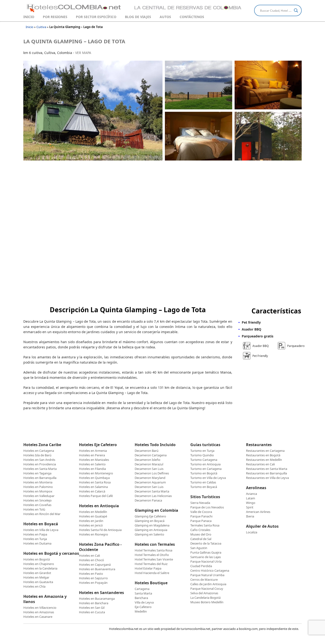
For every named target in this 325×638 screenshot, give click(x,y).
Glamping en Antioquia (151, 530)
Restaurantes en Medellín (264, 460)
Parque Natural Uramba (207, 575)
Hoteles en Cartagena (38, 450)
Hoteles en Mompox (37, 491)
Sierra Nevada (200, 503)
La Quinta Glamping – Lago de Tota (74, 41)
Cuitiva (41, 27)
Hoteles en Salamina (93, 487)
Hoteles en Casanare (37, 616)
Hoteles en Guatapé (93, 516)
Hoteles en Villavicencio (39, 607)
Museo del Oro (200, 534)
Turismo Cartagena (203, 460)
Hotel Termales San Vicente (154, 559)
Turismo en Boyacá (203, 487)
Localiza (251, 532)
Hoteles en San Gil (91, 607)
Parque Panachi (201, 516)
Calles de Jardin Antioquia (208, 584)
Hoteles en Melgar (36, 577)
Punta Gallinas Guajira (205, 552)
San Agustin (198, 548)
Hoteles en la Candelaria (40, 568)
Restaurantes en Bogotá (263, 455)
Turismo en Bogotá (203, 473)
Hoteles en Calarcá (92, 491)
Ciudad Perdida (201, 566)
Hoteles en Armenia (93, 450)
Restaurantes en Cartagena (265, 450)
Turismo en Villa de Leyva (208, 478)
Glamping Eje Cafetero (150, 516)
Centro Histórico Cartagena (209, 570)
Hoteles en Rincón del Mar (41, 514)
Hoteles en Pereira (92, 455)
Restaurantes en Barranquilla (266, 473)
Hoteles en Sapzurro (93, 578)
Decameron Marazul (149, 464)
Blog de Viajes (138, 17)
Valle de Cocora (201, 512)
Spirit (249, 507)
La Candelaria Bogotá (205, 597)
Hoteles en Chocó (91, 560)
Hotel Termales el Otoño (152, 555)
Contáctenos (192, 17)
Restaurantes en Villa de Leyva (267, 478)
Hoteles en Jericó (91, 525)
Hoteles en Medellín (93, 512)
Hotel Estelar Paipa (148, 568)
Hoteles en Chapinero (38, 564)
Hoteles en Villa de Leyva (40, 530)
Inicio (28, 17)
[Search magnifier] (296, 10)
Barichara (141, 598)
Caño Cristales (200, 530)
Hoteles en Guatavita (38, 582)
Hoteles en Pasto (91, 573)
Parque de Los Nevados (207, 507)
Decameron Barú (146, 450)
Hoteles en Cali (89, 555)
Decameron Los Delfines (152, 473)
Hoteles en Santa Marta (40, 469)
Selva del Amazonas (204, 593)
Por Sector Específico (96, 17)
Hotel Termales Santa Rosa (153, 550)
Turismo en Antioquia (205, 464)
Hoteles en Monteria (37, 482)
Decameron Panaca (148, 500)
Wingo (250, 503)
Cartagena (142, 589)
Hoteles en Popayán (93, 582)
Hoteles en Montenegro (96, 473)
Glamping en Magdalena (152, 525)
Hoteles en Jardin (91, 521)
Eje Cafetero (143, 607)
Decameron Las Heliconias (153, 496)
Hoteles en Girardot (37, 573)
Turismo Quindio (202, 455)
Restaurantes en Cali (260, 464)
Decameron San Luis (149, 469)
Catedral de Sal (200, 539)
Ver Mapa (83, 52)
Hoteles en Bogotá (36, 559)
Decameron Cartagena (151, 455)
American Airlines (258, 512)
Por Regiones (55, 17)
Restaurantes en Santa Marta (266, 469)
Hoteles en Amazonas (38, 612)
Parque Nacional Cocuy (206, 588)
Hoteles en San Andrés (39, 460)
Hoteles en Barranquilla (39, 478)
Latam (250, 498)
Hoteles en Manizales (94, 460)
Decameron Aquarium (150, 482)
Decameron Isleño (147, 460)
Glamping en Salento (149, 534)
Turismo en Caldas (203, 482)
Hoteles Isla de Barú (37, 455)
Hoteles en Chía (34, 586)
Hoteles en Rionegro (93, 534)
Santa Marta (143, 593)
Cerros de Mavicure (204, 579)
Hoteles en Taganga (37, 473)
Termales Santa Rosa (204, 525)
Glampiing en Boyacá (149, 521)
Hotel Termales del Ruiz (151, 564)
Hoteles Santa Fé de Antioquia (100, 530)
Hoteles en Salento (92, 464)
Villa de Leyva (144, 602)
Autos (165, 17)
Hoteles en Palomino (38, 487)
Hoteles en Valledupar (38, 496)
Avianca (251, 494)
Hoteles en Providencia (39, 464)
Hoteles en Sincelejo (37, 500)
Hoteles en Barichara (93, 603)
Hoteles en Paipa (35, 534)
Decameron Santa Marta (152, 491)
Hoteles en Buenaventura (97, 569)
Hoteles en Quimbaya (94, 478)
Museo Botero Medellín (206, 602)
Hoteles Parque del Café (96, 496)
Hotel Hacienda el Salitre (152, 573)
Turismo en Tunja (202, 450)
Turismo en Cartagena (206, 469)
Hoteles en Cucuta (92, 612)
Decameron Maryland (150, 478)
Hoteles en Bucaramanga (97, 598)
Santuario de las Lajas (205, 557)
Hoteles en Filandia (92, 469)
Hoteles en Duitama (37, 543)
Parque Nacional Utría (206, 561)
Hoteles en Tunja (35, 539)
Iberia (250, 516)
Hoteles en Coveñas (37, 505)
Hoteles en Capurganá (95, 564)
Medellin (141, 611)
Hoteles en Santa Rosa (95, 482)
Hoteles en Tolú (34, 509)
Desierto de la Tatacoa (205, 543)
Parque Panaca (201, 521)
